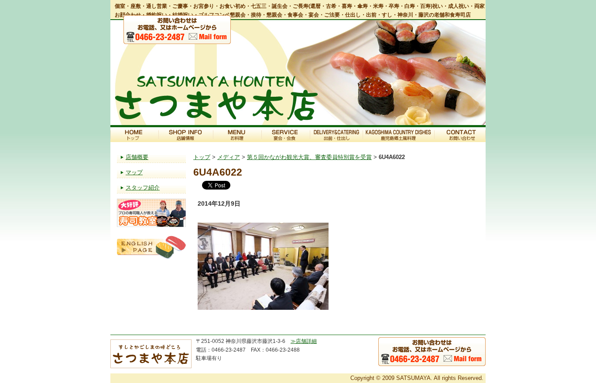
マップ (134, 172)
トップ (134, 134)
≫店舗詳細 (304, 341)
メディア (228, 157)
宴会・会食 (285, 134)
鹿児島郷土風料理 (398, 134)
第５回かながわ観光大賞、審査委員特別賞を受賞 (309, 157)
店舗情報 (185, 134)
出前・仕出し (336, 134)
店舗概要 (137, 157)
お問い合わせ (460, 134)
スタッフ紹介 (143, 187)
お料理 (237, 134)
